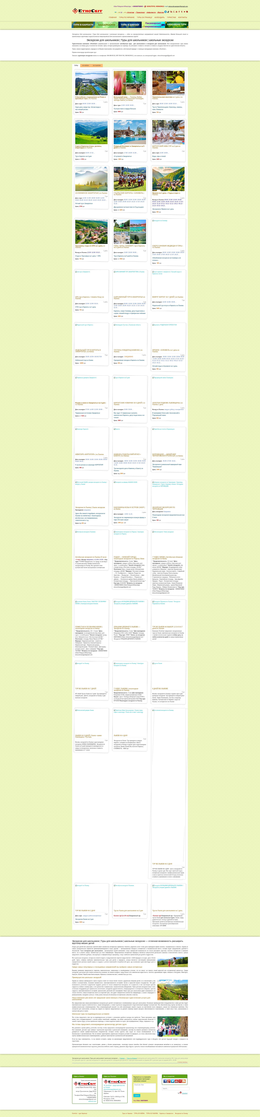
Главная (122, 1058)
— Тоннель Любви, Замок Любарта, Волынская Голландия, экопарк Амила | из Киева (129, 98)
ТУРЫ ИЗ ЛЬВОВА (152, 1113)
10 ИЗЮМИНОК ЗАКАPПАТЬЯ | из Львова (91, 193)
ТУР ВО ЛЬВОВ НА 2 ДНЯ (85, 910)
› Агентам (130, 12)
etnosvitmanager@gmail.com (112, 1089)
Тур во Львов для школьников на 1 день (167, 910)
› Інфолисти (151, 12)
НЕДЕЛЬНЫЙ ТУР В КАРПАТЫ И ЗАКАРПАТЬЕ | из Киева (88, 351)
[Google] (174, 12)
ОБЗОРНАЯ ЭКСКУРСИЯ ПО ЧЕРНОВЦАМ (163, 508)
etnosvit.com (92, 1101)
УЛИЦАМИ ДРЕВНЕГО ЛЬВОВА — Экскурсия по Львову (127, 627)
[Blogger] (187, 12)
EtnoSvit (184, 1093)
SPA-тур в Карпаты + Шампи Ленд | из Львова (89, 297)
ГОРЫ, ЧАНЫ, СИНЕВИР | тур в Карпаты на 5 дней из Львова (129, 246)
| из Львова (90, 98)
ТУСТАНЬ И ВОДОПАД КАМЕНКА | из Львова (128, 351)
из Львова (88, 147)
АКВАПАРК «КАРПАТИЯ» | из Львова (89, 454)
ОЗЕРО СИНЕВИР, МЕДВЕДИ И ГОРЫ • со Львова (167, 246)
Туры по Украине (132, 1058)
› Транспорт (140, 12)
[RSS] (171, 12)
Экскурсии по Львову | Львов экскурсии (90, 507)
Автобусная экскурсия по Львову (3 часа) (90, 557)
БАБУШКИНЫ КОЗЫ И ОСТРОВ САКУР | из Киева (129, 508)
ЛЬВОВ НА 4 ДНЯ (120, 735)
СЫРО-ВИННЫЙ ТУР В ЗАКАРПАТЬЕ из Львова (129, 297)
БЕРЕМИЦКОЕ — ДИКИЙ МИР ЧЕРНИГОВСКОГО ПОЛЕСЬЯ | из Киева (167, 455)
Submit (137, 1095)
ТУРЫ (76, 65)
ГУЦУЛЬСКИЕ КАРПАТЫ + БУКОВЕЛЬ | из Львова (129, 194)
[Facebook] (179, 12)
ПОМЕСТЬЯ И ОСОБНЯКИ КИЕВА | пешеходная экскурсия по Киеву (88, 627)
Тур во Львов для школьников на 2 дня (128, 910)
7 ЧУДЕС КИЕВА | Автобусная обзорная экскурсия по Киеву (167, 558)
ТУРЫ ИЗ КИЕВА (139, 1113)
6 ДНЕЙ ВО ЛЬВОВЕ (160, 688)
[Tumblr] (182, 12)
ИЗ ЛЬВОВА (97, 65)
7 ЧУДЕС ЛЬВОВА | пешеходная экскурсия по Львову (126, 689)
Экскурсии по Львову (181, 1113)
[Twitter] (184, 12)
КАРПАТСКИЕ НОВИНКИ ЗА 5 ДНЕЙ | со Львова (129, 403)
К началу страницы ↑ (183, 1062)
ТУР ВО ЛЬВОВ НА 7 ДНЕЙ (85, 688)
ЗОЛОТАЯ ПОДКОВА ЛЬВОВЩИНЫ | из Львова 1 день (167, 403)
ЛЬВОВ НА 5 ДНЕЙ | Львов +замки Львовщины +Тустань (88, 736)
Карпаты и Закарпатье (166, 1113)
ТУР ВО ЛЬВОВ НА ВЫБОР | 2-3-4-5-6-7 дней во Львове (167, 627)
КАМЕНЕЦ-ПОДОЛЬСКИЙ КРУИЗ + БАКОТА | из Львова (127, 455)
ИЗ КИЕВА (85, 65)
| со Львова (90, 403)
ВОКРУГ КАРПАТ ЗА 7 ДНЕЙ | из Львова (167, 297)
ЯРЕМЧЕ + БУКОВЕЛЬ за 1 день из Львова (165, 351)
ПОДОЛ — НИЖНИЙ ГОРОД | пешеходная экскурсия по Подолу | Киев (129, 558)
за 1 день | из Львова (167, 98)
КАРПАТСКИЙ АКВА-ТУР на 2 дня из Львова (166, 147)
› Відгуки (160, 12)
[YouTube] (176, 12)
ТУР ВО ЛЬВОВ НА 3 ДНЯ (162, 864)
